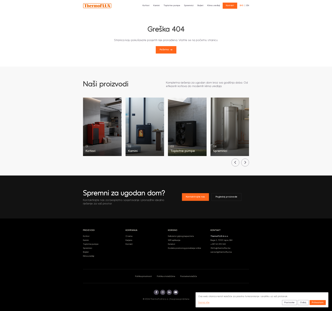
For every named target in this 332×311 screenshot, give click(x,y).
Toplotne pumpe (90, 244)
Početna (164, 50)
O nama (129, 236)
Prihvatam (318, 303)
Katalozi (171, 244)
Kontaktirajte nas (195, 197)
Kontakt (230, 5)
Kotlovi (86, 236)
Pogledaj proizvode (226, 197)
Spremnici (87, 248)
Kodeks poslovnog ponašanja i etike (184, 248)
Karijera (129, 240)
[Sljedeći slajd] (245, 162)
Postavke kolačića (188, 276)
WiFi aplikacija (174, 240)
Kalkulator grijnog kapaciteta (181, 236)
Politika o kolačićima (166, 276)
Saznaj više (204, 302)
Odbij (303, 303)
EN (247, 5)
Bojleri (86, 252)
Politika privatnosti (143, 276)
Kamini (86, 240)
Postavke (289, 303)
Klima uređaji (213, 5)
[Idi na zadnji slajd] (235, 162)
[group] (102, 127)
